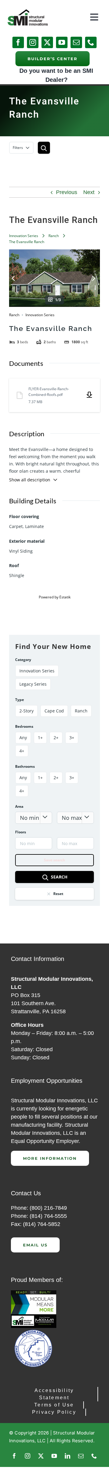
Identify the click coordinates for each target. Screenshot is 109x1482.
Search (59, 877)
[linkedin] (67, 1456)
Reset (58, 893)
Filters (18, 147)
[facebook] (18, 42)
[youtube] (62, 42)
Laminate (34, 526)
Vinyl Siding (21, 551)
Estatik (65, 597)
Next (88, 192)
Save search (54, 860)
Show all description (29, 479)
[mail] (76, 42)
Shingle (16, 575)
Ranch (53, 235)
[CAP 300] (33, 1293)
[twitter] (47, 42)
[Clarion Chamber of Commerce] (33, 1331)
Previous (66, 192)
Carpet (16, 526)
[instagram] (32, 42)
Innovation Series (23, 235)
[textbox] (33, 817)
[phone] (91, 42)
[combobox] (33, 818)
